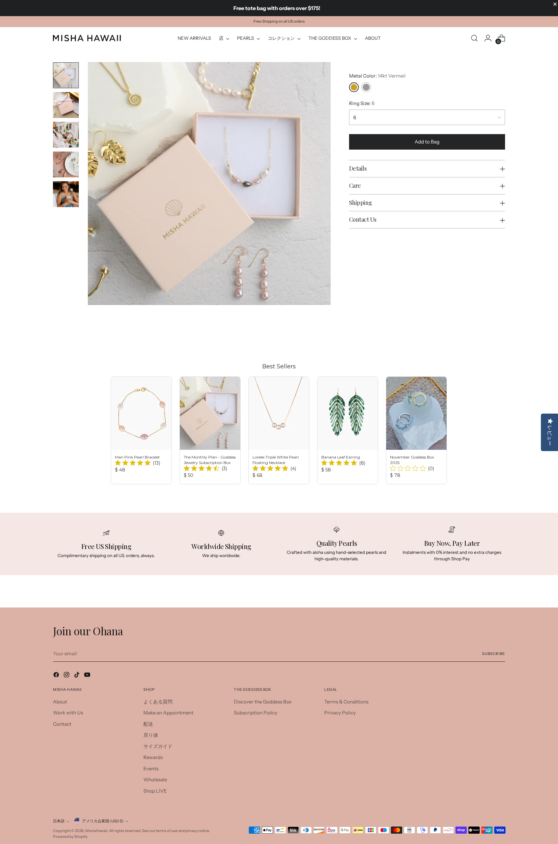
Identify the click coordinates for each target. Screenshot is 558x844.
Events (151, 768)
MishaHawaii (96, 830)
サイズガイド (157, 746)
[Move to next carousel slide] (499, 337)
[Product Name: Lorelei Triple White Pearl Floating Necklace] (278, 430)
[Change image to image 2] (66, 105)
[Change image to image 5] (66, 194)
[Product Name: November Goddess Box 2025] (416, 430)
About (60, 702)
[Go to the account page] (487, 38)
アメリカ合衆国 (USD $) (103, 821)
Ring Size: (362, 103)
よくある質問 (157, 702)
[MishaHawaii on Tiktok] (77, 675)
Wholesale (155, 779)
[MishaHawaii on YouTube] (88, 675)
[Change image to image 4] (66, 164)
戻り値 (150, 735)
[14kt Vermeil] (354, 87)
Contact (62, 724)
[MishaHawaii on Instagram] (67, 675)
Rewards (153, 757)
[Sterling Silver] (366, 87)
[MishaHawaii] (87, 38)
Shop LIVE (155, 791)
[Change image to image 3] (66, 135)
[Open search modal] (474, 38)
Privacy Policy (340, 713)
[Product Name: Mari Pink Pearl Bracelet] (141, 430)
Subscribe (493, 653)
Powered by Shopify (70, 836)
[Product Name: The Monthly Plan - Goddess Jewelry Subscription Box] (210, 430)
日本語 (59, 821)
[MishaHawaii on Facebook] (57, 675)
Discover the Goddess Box (263, 702)
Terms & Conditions (346, 702)
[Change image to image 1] (66, 75)
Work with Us (68, 713)
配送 (148, 724)
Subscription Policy (255, 713)
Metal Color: (377, 76)
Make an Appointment (168, 713)
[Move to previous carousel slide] (484, 337)
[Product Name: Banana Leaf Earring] (347, 430)
